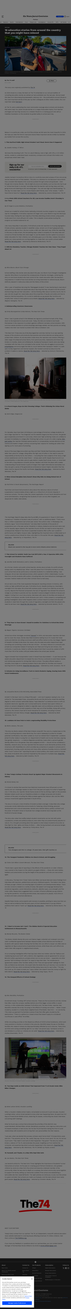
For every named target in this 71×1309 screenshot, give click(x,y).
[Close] (32, 1279)
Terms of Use (28, 1296)
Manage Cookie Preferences (17, 1303)
